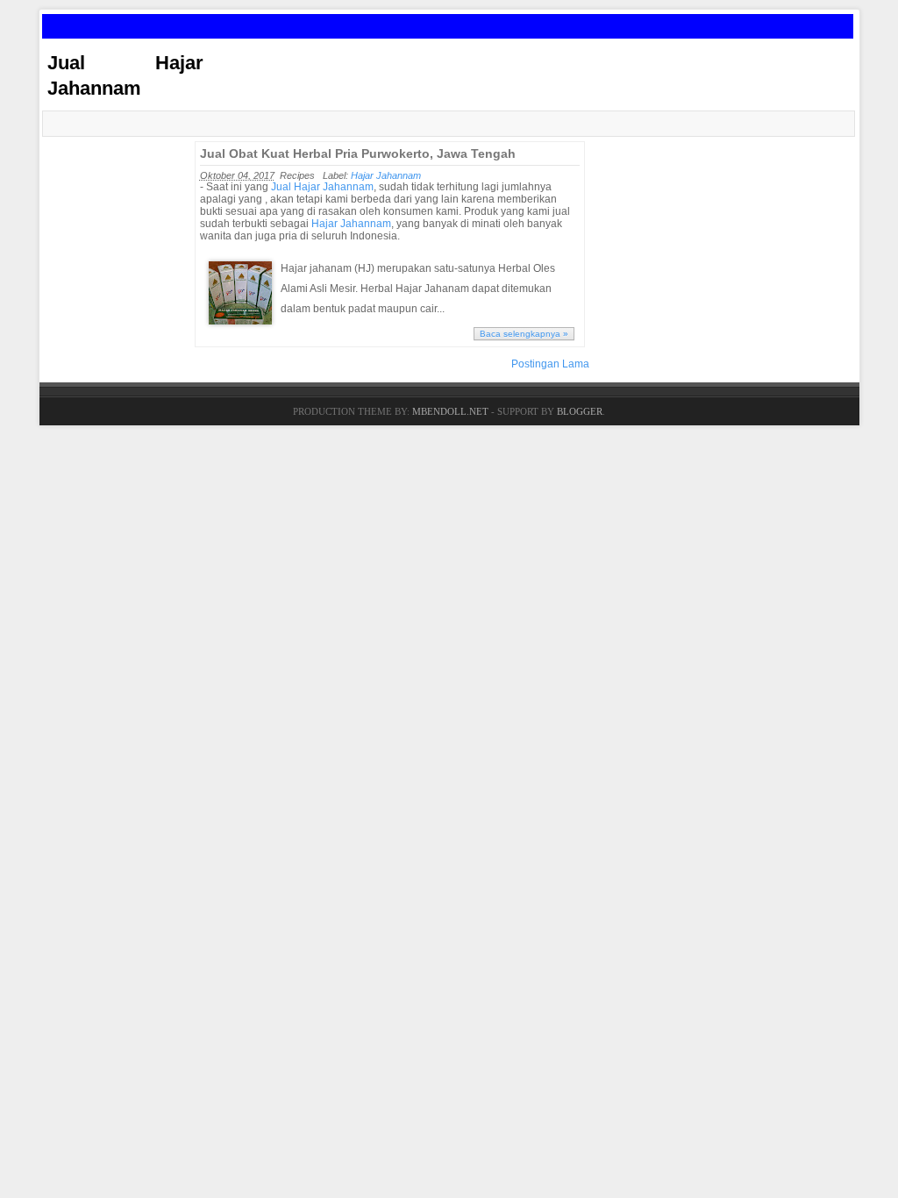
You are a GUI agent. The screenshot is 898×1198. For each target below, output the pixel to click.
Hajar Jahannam (386, 175)
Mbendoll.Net (450, 411)
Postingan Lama (550, 364)
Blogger (579, 411)
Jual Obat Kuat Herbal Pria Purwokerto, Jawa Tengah (358, 153)
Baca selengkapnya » (524, 334)
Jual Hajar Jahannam (322, 187)
